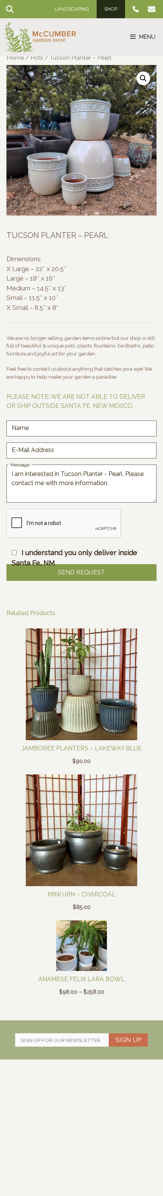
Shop (111, 9)
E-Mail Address (33, 450)
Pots (36, 57)
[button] (143, 78)
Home (15, 57)
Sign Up (128, 1040)
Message (20, 465)
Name (20, 427)
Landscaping (72, 9)
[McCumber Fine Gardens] (40, 37)
